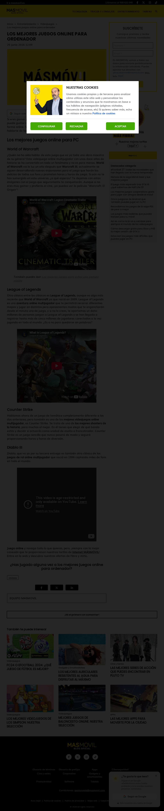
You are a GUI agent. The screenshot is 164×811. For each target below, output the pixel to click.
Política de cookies (103, 113)
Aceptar (120, 126)
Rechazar (76, 126)
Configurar (46, 126)
